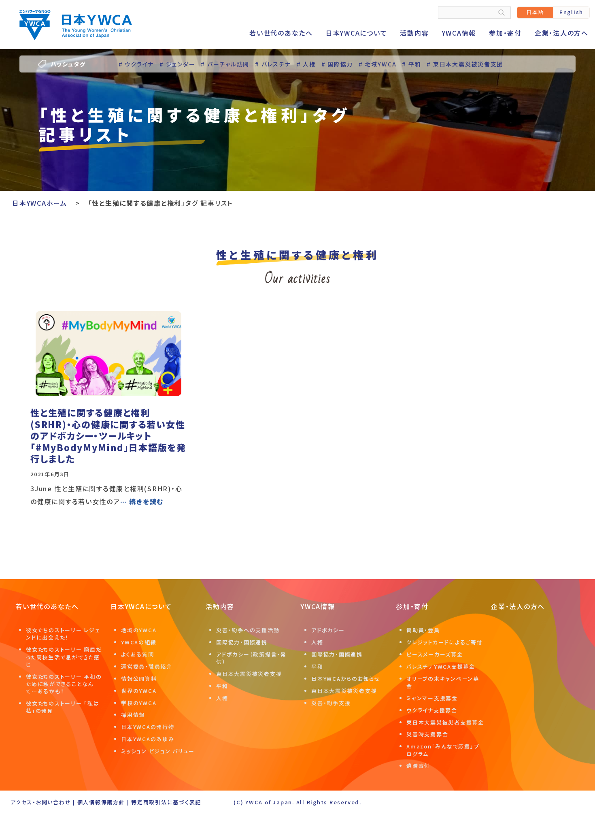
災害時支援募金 (427, 734)
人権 (222, 698)
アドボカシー (328, 630)
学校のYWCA (138, 703)
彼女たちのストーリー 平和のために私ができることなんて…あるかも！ (64, 684)
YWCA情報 (459, 33)
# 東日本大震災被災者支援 (465, 64)
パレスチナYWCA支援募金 (440, 666)
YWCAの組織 (138, 642)
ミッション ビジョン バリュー (157, 751)
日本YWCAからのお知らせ (345, 678)
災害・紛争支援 (331, 703)
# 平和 (411, 64)
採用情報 (133, 714)
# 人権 (306, 64)
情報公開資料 (139, 678)
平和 (222, 686)
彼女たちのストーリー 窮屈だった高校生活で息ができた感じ (64, 657)
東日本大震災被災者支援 (249, 674)
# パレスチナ (273, 64)
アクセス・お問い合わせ (41, 802)
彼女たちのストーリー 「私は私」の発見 (63, 706)
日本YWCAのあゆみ (147, 739)
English (571, 12)
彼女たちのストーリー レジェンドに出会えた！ (63, 633)
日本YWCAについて (356, 33)
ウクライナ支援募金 (431, 710)
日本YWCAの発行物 (147, 727)
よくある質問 (137, 654)
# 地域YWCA (377, 64)
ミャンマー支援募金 (432, 698)
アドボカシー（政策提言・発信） (251, 657)
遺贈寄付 (418, 765)
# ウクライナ (136, 64)
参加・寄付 (505, 33)
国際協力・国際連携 (242, 642)
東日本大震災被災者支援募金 (445, 722)
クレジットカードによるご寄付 (444, 642)
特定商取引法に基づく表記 (166, 802)
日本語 (535, 12)
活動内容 (414, 33)
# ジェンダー (177, 64)
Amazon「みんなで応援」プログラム (442, 749)
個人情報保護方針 (101, 802)
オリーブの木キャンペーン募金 (442, 682)
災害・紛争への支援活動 (247, 630)
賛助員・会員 (423, 630)
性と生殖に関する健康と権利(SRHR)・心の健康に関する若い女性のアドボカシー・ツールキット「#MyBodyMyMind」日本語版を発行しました (108, 435)
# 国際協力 (337, 64)
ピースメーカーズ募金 (434, 654)
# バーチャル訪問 (225, 64)
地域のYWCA (138, 630)
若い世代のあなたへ (281, 33)
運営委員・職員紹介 (146, 666)
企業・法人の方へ (562, 33)
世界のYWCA (138, 691)
